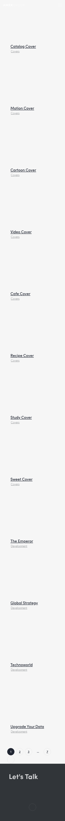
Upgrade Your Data (27, 726)
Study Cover (21, 417)
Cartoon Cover (23, 170)
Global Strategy (24, 602)
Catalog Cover (23, 46)
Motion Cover (22, 108)
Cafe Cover (20, 293)
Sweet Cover (21, 479)
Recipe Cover (22, 355)
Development (19, 546)
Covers (15, 51)
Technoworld (21, 664)
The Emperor (21, 541)
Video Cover (21, 231)
